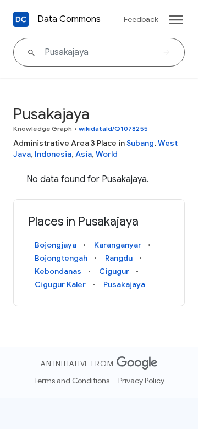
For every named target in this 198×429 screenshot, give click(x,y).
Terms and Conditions (71, 381)
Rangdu (119, 258)
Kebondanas (58, 271)
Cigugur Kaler (60, 284)
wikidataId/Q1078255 (113, 128)
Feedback (141, 19)
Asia (83, 154)
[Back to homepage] (21, 19)
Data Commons (69, 19)
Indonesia (53, 154)
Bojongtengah (61, 258)
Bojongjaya (55, 245)
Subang (140, 143)
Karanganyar (117, 245)
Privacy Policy (141, 381)
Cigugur (114, 271)
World (107, 154)
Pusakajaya (124, 284)
